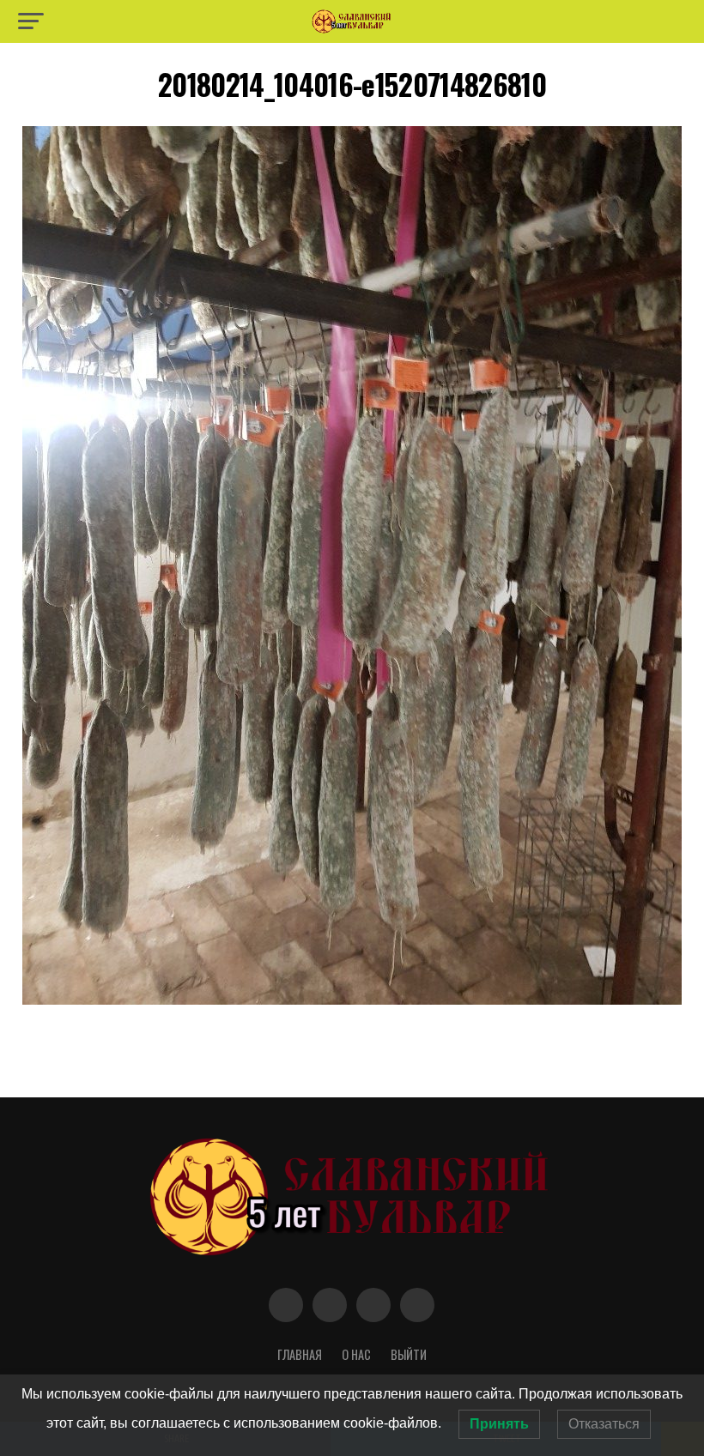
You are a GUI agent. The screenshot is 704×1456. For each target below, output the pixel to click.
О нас (356, 1354)
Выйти (409, 1354)
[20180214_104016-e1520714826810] (352, 1000)
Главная (299, 1354)
